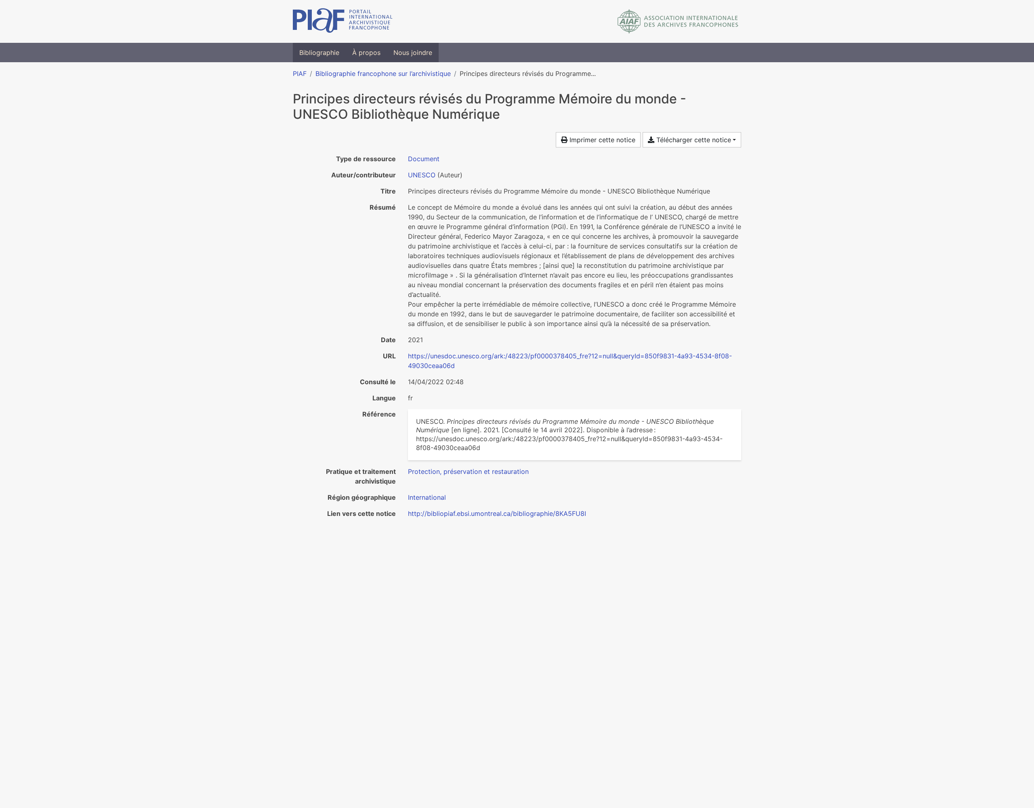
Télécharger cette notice (692, 140)
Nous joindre (412, 52)
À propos (366, 52)
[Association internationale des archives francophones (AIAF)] (678, 21)
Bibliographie (319, 52)
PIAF (300, 73)
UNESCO (421, 175)
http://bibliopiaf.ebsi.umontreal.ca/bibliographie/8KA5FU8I (497, 513)
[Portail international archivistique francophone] (343, 21)
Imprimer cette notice (601, 140)
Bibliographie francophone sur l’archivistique (383, 73)
